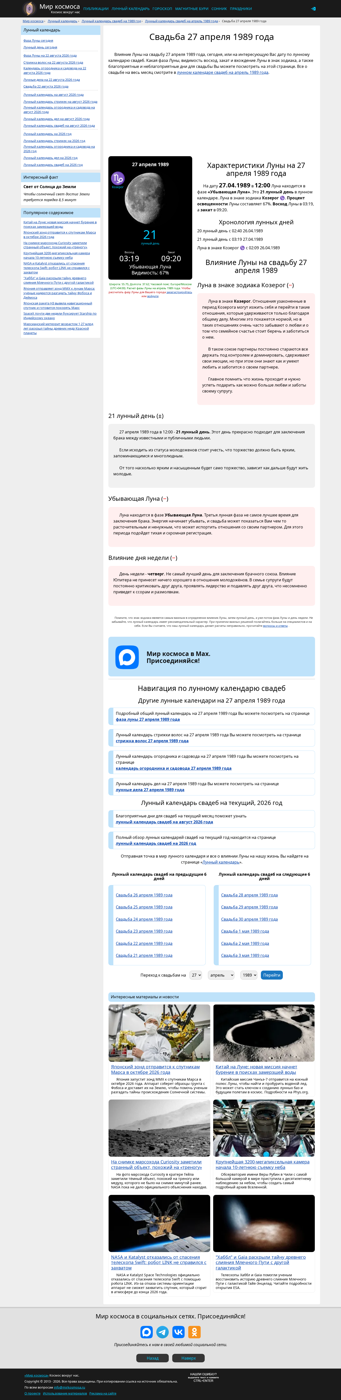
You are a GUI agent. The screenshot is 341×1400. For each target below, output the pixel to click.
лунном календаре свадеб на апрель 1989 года (222, 72)
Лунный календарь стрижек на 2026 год (54, 141)
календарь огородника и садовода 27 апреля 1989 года (174, 768)
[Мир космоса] (29, 8)
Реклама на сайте (102, 1393)
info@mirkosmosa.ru (69, 1387)
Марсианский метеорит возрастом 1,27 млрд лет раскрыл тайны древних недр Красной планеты (58, 328)
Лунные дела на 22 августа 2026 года (51, 80)
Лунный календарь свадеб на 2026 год (53, 165)
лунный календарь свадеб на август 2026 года (164, 822)
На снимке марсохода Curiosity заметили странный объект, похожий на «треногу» (55, 245)
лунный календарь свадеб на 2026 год (156, 843)
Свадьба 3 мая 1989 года (245, 955)
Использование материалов (65, 1393)
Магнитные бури (191, 8)
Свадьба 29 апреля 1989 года (249, 907)
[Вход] (313, 8)
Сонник (219, 8)
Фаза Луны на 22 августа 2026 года (50, 55)
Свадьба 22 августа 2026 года (45, 86)
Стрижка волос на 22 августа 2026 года (53, 62)
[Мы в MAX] (146, 1332)
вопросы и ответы (275, 626)
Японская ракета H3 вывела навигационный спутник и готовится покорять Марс (57, 305)
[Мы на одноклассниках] (194, 1332)
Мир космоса (33, 21)
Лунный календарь (131, 8)
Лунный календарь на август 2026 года (53, 95)
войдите (153, 296)
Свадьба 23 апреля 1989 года (144, 931)
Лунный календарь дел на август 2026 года (56, 119)
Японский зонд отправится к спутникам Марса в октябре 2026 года (59, 234)
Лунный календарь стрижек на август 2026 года (60, 102)
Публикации (96, 8)
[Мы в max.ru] (174, 669)
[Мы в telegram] (162, 1332)
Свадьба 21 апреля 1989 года (144, 955)
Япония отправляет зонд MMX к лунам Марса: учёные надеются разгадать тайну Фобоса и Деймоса (59, 293)
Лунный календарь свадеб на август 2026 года (59, 126)
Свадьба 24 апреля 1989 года (144, 919)
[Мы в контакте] (178, 1332)
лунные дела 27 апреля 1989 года (150, 789)
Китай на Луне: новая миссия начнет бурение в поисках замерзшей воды (60, 224)
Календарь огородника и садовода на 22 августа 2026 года (54, 70)
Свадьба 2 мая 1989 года (245, 943)
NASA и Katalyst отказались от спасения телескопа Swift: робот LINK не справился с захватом (56, 267)
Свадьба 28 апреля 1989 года (249, 895)
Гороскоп (162, 8)
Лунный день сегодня (40, 47)
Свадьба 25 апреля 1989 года (144, 907)
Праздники (241, 8)
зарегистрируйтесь (179, 292)
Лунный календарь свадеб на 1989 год (111, 21)
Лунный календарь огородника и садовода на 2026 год (59, 148)
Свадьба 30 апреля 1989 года (249, 919)
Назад (153, 1358)
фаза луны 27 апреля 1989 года (148, 719)
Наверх (188, 1358)
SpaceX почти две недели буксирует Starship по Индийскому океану (60, 315)
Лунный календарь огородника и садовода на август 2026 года (59, 109)
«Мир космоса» (36, 1375)
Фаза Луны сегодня (38, 40)
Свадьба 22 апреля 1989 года (144, 943)
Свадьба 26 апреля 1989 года (144, 895)
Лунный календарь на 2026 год (47, 134)
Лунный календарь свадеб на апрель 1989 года (181, 21)
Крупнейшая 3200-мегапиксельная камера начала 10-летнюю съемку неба (56, 255)
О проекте (32, 1393)
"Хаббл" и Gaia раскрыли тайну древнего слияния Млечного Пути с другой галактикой (58, 280)
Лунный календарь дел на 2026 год (50, 158)
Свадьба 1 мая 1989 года (245, 931)
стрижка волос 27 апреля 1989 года (152, 741)
